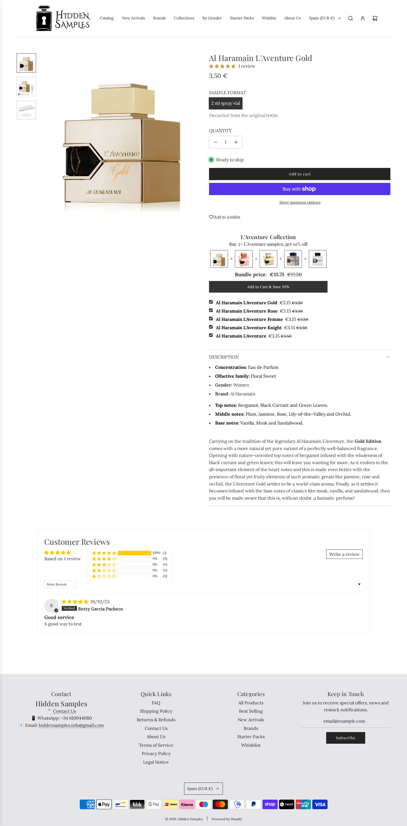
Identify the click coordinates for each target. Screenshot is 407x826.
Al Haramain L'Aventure (254, 336)
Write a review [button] (344, 554)
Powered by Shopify (227, 819)
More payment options (299, 202)
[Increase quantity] (236, 142)
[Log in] (363, 18)
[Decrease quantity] (215, 142)
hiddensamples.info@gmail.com (71, 725)
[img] (75, 601)
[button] (44, 135)
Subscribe (346, 737)
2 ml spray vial (225, 103)
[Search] (350, 18)
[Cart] (375, 18)
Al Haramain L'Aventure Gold (259, 302)
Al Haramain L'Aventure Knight (261, 327)
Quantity (220, 130)
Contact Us (64, 711)
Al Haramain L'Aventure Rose (259, 311)
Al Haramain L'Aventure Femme (262, 319)
